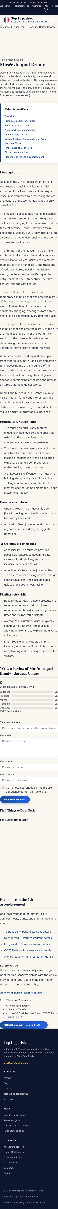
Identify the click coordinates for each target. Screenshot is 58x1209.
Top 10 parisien (16, 1042)
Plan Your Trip (46, 9)
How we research (11, 992)
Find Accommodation (16, 152)
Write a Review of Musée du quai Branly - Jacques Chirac (27, 141)
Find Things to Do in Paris (18, 147)
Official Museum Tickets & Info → (23, 1024)
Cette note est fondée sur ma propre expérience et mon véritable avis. (29, 789)
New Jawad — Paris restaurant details (28, 937)
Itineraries (36, 6)
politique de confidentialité (17, 1094)
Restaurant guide (12, 1120)
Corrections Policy (13, 1157)
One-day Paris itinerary (15, 1115)
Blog (6, 1083)
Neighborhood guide (14, 1131)
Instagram (9, 1168)
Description (11, 116)
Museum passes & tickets (16, 1125)
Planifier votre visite (16, 134)
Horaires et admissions (17, 125)
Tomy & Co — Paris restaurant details (27, 931)
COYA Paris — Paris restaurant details (27, 950)
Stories (54, 6)
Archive (7, 1078)
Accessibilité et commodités (20, 130)
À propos (8, 1099)
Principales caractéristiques (20, 120)
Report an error (34, 992)
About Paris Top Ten (14, 1146)
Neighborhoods (21, 6)
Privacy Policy (10, 1196)
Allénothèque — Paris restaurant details (28, 956)
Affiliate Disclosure (29, 1196)
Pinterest (8, 1173)
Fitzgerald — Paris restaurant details (27, 944)
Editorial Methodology (15, 1152)
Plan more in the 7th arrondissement (24, 156)
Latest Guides (10, 1162)
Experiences (5, 6)
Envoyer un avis (15, 799)
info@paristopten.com (16, 1063)
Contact (7, 1088)
